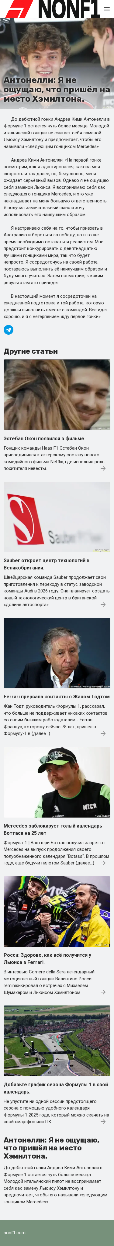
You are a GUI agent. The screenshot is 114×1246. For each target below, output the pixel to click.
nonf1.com (15, 1232)
